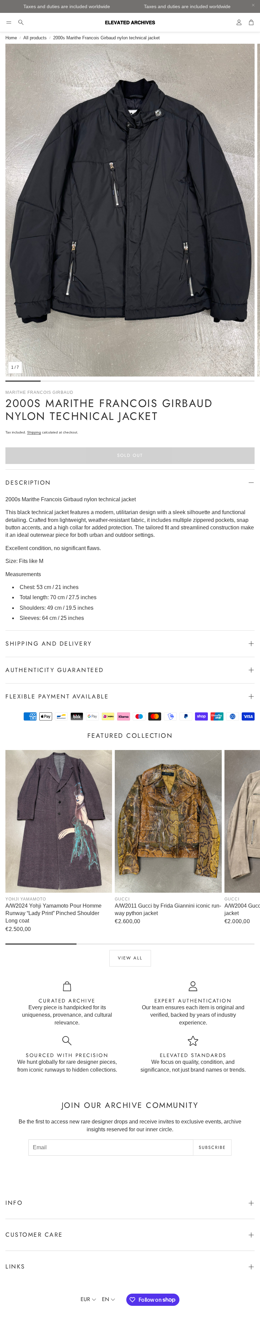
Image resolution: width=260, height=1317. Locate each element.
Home (11, 37)
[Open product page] (58, 821)
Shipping (34, 432)
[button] (8, 22)
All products (35, 37)
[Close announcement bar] (253, 5)
